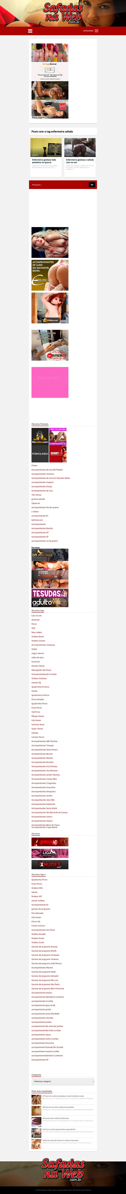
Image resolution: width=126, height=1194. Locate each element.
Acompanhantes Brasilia (42, 528)
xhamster (36, 620)
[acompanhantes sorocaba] (50, 331)
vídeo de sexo (38, 657)
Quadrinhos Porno (39, 703)
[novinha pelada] (50, 850)
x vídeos (35, 511)
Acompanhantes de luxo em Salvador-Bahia (51, 478)
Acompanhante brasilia (42, 993)
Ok (92, 185)
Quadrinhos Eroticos (40, 687)
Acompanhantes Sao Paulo (43, 930)
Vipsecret (36, 503)
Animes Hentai (38, 666)
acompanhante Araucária (43, 1043)
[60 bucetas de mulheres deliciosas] (36, 1122)
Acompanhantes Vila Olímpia (44, 766)
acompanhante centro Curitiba (45, 1039)
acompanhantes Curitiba (42, 1001)
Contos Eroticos (38, 926)
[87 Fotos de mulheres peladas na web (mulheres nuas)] (36, 1100)
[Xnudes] (50, 861)
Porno (34, 624)
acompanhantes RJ (40, 516)
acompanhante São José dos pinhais (47, 1026)
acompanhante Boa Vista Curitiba (46, 1030)
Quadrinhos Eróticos (40, 695)
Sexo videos (37, 632)
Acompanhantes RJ (40, 905)
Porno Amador (38, 699)
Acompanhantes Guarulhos (43, 787)
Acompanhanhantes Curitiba (44, 674)
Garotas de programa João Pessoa (47, 963)
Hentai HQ (36, 682)
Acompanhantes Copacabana (44, 827)
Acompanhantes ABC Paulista (44, 741)
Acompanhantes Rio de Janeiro (45, 507)
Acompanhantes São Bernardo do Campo (50, 812)
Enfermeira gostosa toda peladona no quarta (44, 161)
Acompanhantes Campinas (43, 645)
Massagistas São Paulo (41, 670)
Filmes (34, 465)
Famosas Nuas (38, 724)
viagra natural (38, 653)
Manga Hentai (38, 716)
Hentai (34, 691)
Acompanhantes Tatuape (43, 745)
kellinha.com (37, 520)
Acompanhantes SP (40, 537)
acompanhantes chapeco (43, 482)
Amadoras (35, 155)
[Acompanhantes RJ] (57, 429)
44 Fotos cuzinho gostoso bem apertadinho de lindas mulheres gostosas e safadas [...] (68, 1132)
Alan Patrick (87, 1190)
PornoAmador (38, 913)
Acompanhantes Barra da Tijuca (46, 825)
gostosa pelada (38, 499)
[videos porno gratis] (40, 446)
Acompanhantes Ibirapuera (43, 791)
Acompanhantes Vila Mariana (44, 770)
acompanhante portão (41, 1009)
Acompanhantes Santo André (44, 808)
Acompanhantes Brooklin (43, 762)
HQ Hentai (36, 720)
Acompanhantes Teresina (43, 474)
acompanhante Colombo (42, 1018)
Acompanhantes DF (40, 532)
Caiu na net (36, 615)
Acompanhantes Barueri (42, 754)
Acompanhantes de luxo (42, 491)
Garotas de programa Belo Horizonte (48, 988)
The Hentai (36, 495)
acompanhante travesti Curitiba (45, 1051)
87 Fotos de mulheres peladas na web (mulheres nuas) (63, 1096)
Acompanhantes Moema (42, 758)
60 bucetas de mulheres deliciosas (56, 1118)
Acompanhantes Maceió (42, 967)
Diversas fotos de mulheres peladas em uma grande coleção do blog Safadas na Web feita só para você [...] (68, 1098)
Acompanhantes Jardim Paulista (46, 775)
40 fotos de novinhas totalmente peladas (58, 1107)
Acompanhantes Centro (42, 817)
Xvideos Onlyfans (39, 678)
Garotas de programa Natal (44, 972)
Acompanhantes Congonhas (44, 783)
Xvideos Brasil (38, 636)
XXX (33, 628)
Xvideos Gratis (38, 938)
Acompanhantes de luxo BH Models (47, 470)
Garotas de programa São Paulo (46, 984)
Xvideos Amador (39, 934)
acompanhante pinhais (42, 1022)
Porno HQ (36, 921)
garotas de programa (41, 909)
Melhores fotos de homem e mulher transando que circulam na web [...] (67, 1143)
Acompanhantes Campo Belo (44, 779)
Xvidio (34, 649)
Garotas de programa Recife (44, 951)
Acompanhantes (39, 524)
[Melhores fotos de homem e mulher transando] (36, 1144)
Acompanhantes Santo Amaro (45, 749)
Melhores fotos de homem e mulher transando (60, 1140)
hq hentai (36, 662)
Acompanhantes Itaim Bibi (43, 800)
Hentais (35, 733)
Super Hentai (37, 729)
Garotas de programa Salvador (45, 976)
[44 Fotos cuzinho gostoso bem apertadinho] (36, 1133)
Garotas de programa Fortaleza (45, 955)
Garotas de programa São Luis (45, 980)
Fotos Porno (37, 708)
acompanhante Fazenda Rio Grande (47, 1047)
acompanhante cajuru (41, 1034)
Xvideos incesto (38, 641)
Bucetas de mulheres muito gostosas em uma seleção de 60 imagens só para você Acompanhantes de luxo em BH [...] (68, 1121)
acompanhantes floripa (42, 486)
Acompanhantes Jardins (42, 796)
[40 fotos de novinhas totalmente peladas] (36, 1111)
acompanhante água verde (43, 1005)
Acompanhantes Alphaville (43, 804)
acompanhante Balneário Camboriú (47, 1055)
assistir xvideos (38, 900)
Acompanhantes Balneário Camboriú (48, 997)
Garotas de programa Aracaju (45, 946)
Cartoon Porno (38, 737)
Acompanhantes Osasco (42, 821)
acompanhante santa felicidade (45, 1014)
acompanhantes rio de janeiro (45, 541)
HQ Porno (36, 712)
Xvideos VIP (37, 896)
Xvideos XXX (37, 888)
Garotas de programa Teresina (45, 959)
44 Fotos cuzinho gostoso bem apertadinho (59, 1129)
